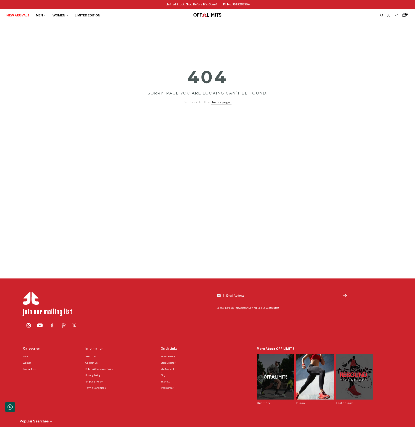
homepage (221, 102)
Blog (163, 375)
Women (59, 15)
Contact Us (91, 362)
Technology (29, 369)
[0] (403, 16)
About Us (90, 356)
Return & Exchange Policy (99, 369)
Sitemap (165, 381)
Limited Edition (87, 15)
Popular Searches (34, 421)
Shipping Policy (94, 381)
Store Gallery (168, 356)
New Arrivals (17, 15)
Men (39, 15)
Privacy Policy (93, 375)
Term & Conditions (95, 388)
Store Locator (168, 362)
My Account (167, 369)
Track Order (167, 388)
